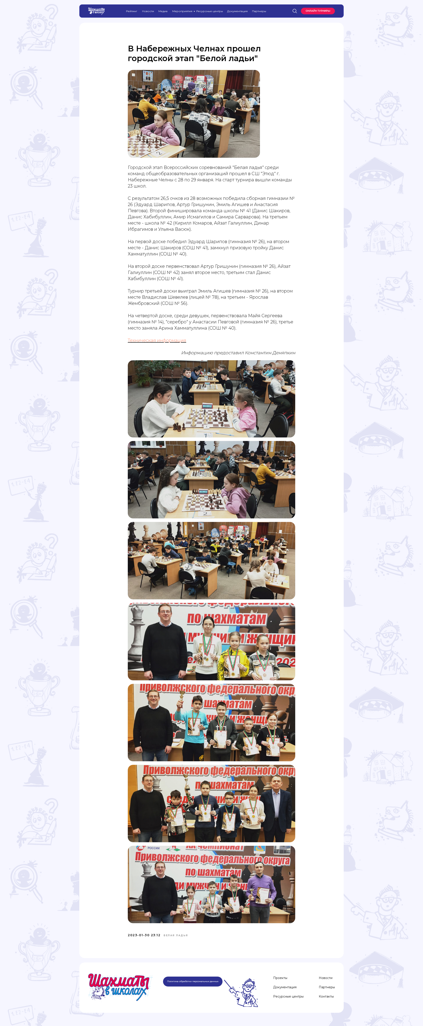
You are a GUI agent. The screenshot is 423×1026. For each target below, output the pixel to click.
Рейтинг (131, 11)
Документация (237, 11)
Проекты (280, 978)
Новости (148, 11)
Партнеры (259, 11)
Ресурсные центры (209, 11)
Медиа (162, 11)
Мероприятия (182, 11)
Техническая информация (157, 340)
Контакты (326, 996)
